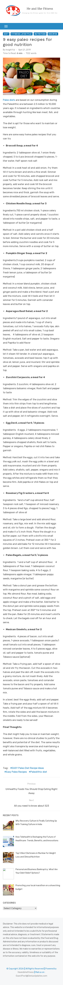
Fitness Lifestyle (21, 34)
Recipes (52, 34)
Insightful (10, 50)
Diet (6, 34)
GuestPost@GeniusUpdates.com (31, 976)
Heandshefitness (26, 972)
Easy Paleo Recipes (16, 771)
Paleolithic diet (38, 771)
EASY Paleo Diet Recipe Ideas (28, 768)
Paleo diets (9, 100)
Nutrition (40, 34)
